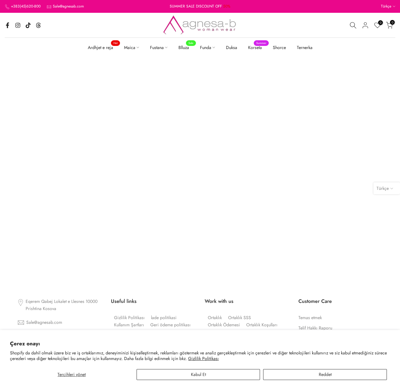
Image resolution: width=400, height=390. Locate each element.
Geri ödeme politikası (170, 325)
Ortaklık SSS (239, 318)
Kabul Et (198, 374)
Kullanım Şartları (129, 325)
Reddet (325, 374)
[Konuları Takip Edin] (38, 25)
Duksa (231, 47)
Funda (205, 47)
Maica (129, 47)
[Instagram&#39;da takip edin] (18, 25)
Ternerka (304, 47)
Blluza (186, 47)
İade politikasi (164, 318)
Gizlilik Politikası (203, 358)
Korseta (257, 47)
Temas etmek (310, 318)
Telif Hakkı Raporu (315, 328)
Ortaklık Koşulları (262, 325)
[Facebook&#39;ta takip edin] (7, 25)
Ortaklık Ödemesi (224, 325)
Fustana (157, 47)
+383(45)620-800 (26, 6)
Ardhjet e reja (103, 47)
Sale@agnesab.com (68, 6)
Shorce (279, 47)
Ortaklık (215, 318)
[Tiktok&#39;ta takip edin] (28, 25)
